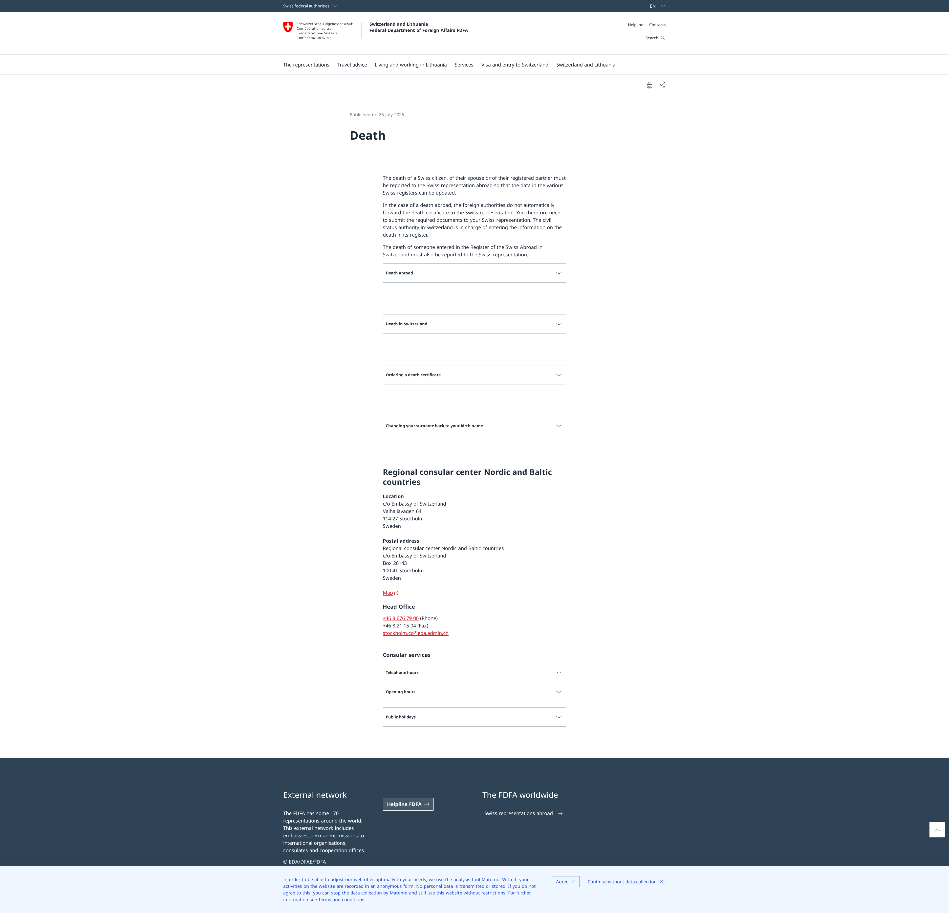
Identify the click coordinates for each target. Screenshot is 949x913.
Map (388, 592)
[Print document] (649, 85)
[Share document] (662, 85)
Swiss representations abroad (518, 813)
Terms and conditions (341, 899)
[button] (306, 64)
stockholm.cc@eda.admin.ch (416, 633)
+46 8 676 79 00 (401, 618)
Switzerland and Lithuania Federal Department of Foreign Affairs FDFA (418, 27)
